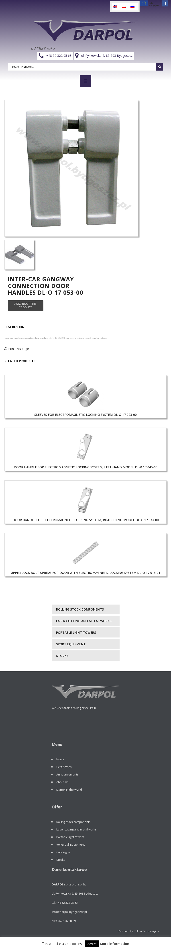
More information (114, 943)
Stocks (62, 656)
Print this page (18, 349)
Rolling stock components (80, 609)
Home (60, 759)
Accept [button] (92, 944)
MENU (85, 81)
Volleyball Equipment (70, 844)
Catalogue (63, 852)
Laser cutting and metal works (83, 621)
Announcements (67, 774)
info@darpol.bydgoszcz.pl (69, 912)
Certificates (64, 767)
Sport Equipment (71, 644)
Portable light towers (76, 632)
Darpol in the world (69, 790)
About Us (62, 782)
